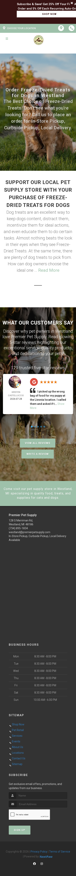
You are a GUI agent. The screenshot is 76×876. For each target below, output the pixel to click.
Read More (48, 270)
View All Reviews (37, 443)
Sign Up (19, 830)
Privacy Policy (39, 851)
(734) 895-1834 (18, 528)
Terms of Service (59, 851)
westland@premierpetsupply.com (29, 532)
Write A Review (38, 453)
